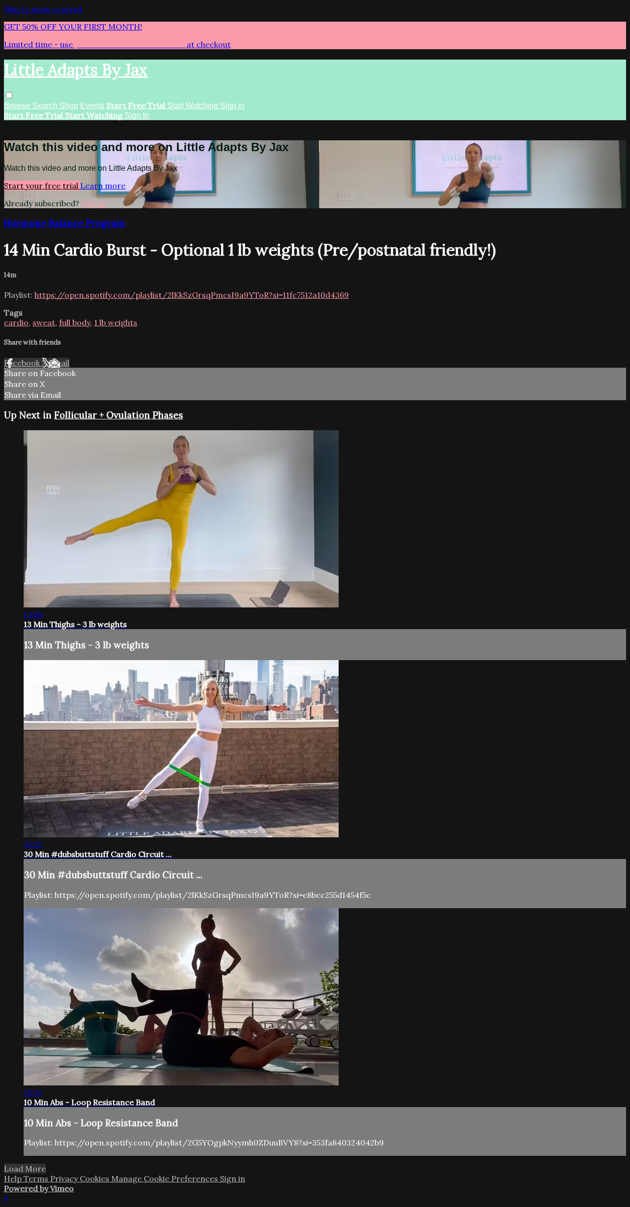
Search (46, 105)
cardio (16, 322)
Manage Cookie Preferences (165, 1178)
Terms (37, 1178)
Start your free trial (42, 186)
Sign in (232, 105)
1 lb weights (115, 322)
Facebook (23, 363)
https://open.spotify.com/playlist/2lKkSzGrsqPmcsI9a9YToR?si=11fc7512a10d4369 (191, 295)
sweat (43, 322)
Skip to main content (43, 9)
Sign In (137, 115)
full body (74, 322)
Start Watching (193, 105)
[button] (9, 95)
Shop (69, 105)
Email (59, 363)
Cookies (95, 1178)
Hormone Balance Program (64, 223)
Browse (18, 105)
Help (14, 1178)
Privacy (65, 1178)
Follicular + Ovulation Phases (118, 415)
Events (92, 105)
